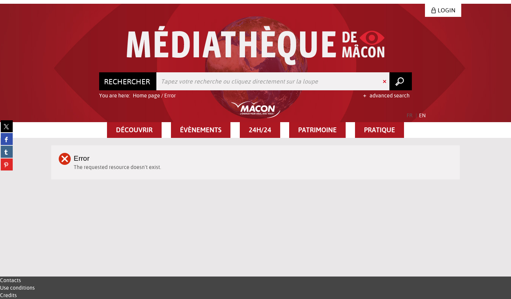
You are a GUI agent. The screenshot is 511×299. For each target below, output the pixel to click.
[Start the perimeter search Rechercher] (400, 81)
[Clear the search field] (385, 81)
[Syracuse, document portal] (256, 45)
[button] (134, 130)
